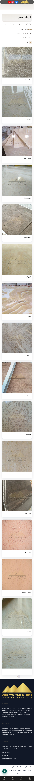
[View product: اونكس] (17, 301)
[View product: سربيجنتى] (17, 617)
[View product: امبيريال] (17, 262)
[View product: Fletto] (17, 105)
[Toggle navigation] (3, 2)
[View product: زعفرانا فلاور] (17, 538)
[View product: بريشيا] (17, 341)
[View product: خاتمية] (17, 459)
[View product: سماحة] (17, 656)
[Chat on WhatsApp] (4, 771)
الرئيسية (30, 29)
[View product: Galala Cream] (17, 144)
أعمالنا (25, 24)
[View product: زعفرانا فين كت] (17, 577)
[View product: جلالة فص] (17, 420)
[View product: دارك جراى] (17, 498)
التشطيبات (16, 24)
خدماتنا (19, 770)
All (30, 24)
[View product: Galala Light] (17, 183)
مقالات (14, 770)
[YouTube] (9, 2)
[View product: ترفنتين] (17, 380)
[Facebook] (16, 2)
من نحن (10, 770)
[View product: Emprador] (17, 65)
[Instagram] (12, 2)
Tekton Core (29, 767)
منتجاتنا (24, 770)
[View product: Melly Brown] (17, 223)
